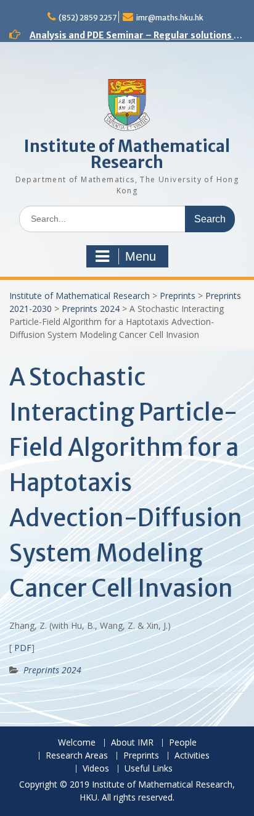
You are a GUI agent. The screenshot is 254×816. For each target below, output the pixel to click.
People (183, 743)
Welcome (77, 743)
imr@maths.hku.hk (169, 17)
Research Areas (77, 756)
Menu (140, 256)
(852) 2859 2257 (88, 17)
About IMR (132, 743)
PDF (21, 648)
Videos (96, 769)
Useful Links (149, 769)
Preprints (177, 295)
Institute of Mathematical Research (127, 154)
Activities (192, 756)
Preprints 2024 (91, 308)
